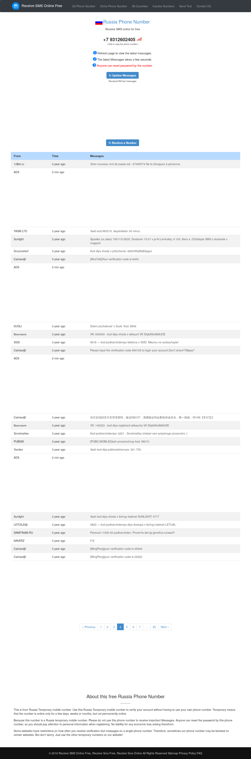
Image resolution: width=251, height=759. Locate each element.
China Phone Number (113, 6)
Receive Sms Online (129, 753)
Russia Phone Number (126, 21)
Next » (165, 627)
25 (154, 627)
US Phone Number (83, 6)
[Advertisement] (122, 110)
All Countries (140, 6)
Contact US (204, 6)
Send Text (185, 6)
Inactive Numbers (163, 6)
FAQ (199, 753)
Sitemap (173, 753)
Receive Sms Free (103, 753)
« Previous (88, 627)
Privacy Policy (187, 753)
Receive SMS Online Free (42, 5)
